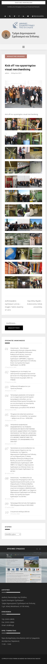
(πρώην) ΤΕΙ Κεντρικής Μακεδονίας (21, 575)
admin (7, 73)
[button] (5, 16)
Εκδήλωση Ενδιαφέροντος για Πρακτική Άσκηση (23, 7)
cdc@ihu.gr (10, 625)
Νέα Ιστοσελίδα (39, 16)
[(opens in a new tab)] (23, 567)
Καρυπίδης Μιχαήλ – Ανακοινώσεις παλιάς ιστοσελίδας (34, 304)
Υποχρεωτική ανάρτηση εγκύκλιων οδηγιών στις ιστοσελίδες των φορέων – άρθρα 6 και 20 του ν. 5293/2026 (23, 416)
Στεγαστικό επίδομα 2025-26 (19, 511)
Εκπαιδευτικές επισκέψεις (16, 56)
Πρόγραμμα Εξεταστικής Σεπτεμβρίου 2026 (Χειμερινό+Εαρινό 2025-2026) (23, 504)
